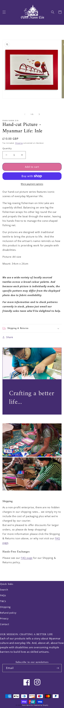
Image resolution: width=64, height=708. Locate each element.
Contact (4, 624)
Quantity (7, 148)
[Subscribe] (57, 668)
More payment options (32, 183)
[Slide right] (39, 114)
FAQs (3, 595)
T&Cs (3, 601)
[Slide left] (24, 114)
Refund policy (8, 612)
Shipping (19, 143)
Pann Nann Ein (27, 705)
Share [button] (9, 337)
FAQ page (26, 557)
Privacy (4, 618)
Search (4, 589)
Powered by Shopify (41, 705)
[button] (4, 12)
